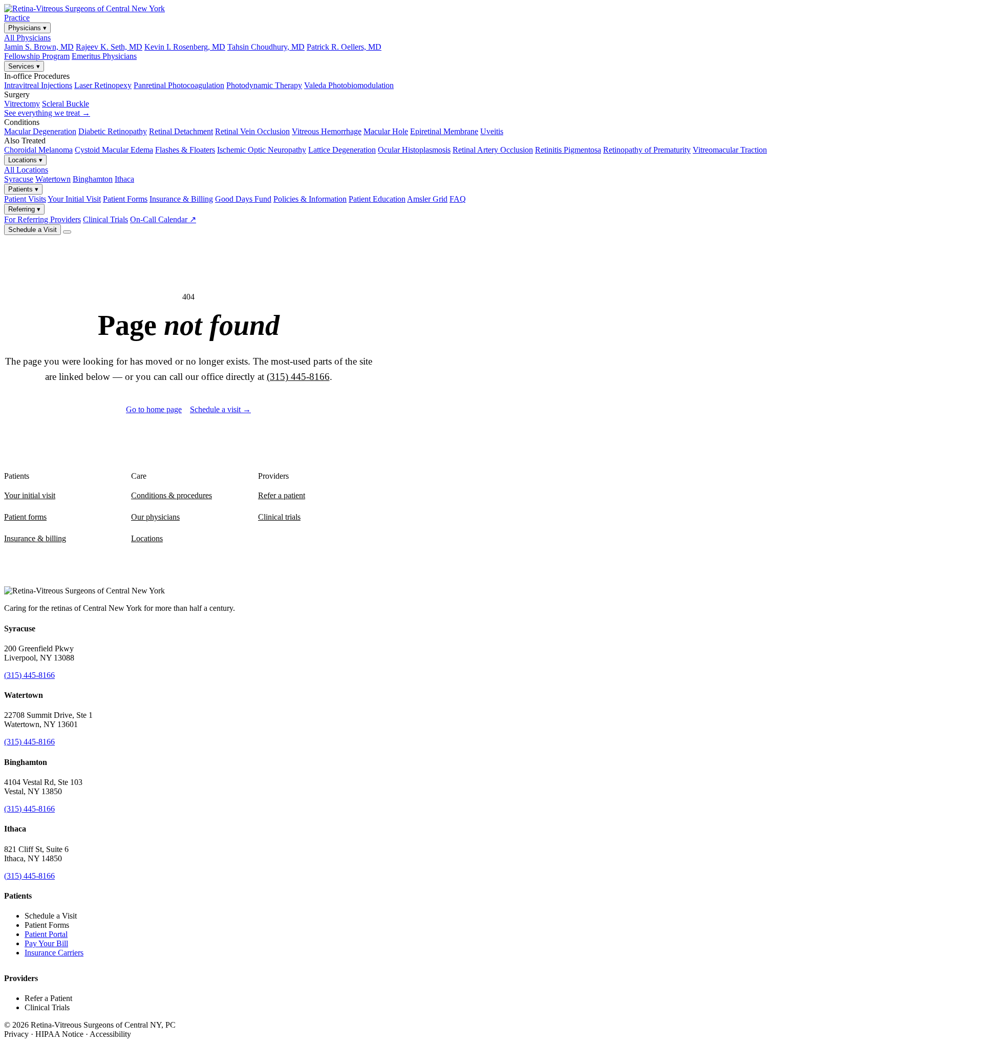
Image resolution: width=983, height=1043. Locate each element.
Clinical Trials (105, 219)
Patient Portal (46, 934)
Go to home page (154, 409)
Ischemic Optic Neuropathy (261, 149)
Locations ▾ (25, 160)
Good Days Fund (243, 199)
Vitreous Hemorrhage (326, 131)
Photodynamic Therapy (264, 85)
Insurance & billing (35, 538)
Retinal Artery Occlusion (493, 149)
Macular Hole (386, 131)
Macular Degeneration (40, 131)
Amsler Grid (427, 199)
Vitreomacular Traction (730, 149)
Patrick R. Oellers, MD (344, 46)
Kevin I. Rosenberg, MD (184, 46)
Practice (17, 17)
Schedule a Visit (32, 229)
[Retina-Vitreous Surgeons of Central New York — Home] (84, 8)
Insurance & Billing (181, 199)
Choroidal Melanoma (38, 149)
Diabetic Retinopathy (112, 131)
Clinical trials (279, 517)
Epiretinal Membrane (444, 131)
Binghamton (93, 179)
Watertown (53, 179)
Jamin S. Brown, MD (39, 46)
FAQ (458, 199)
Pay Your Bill (46, 943)
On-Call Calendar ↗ (163, 219)
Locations (147, 538)
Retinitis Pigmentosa (568, 149)
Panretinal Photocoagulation (179, 85)
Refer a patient (281, 495)
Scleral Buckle (65, 103)
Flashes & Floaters (185, 149)
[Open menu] (67, 231)
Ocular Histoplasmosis (414, 149)
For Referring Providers (42, 219)
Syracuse (18, 179)
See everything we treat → (47, 113)
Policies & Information (310, 199)
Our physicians (155, 517)
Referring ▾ (24, 209)
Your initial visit (29, 495)
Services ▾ (24, 66)
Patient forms (25, 517)
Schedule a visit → (220, 409)
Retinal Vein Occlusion (252, 131)
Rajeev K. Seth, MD (109, 46)
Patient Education (377, 199)
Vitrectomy (22, 103)
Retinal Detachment (181, 131)
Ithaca (124, 179)
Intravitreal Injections (38, 85)
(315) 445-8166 (298, 376)
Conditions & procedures (171, 495)
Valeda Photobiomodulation (349, 85)
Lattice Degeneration (342, 149)
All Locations (26, 169)
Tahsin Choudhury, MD (266, 46)
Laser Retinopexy (103, 85)
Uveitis (491, 131)
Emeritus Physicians (104, 56)
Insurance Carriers (54, 952)
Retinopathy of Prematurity (647, 149)
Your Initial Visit (74, 199)
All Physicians (27, 37)
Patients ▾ (23, 189)
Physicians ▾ (27, 28)
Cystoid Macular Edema (114, 149)
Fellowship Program (37, 56)
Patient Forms (125, 199)
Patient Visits (25, 199)
